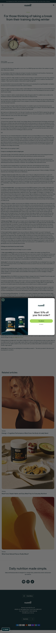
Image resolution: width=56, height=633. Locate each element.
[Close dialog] (3, 300)
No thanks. (41, 324)
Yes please (41, 321)
